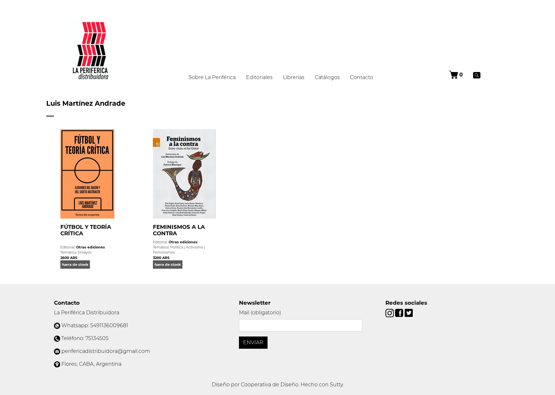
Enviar (253, 342)
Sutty (336, 385)
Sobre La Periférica (212, 77)
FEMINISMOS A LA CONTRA (179, 230)
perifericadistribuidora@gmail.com (105, 351)
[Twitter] (409, 313)
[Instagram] (390, 313)
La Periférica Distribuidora (86, 313)
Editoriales (259, 77)
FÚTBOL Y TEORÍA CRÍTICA (85, 230)
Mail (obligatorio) (260, 313)
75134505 (97, 338)
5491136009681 (109, 325)
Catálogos (327, 77)
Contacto (361, 77)
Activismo (194, 247)
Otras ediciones (90, 247)
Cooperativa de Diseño (269, 385)
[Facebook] (399, 313)
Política (176, 247)
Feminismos (164, 252)
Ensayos (85, 252)
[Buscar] (477, 75)
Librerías (293, 77)
